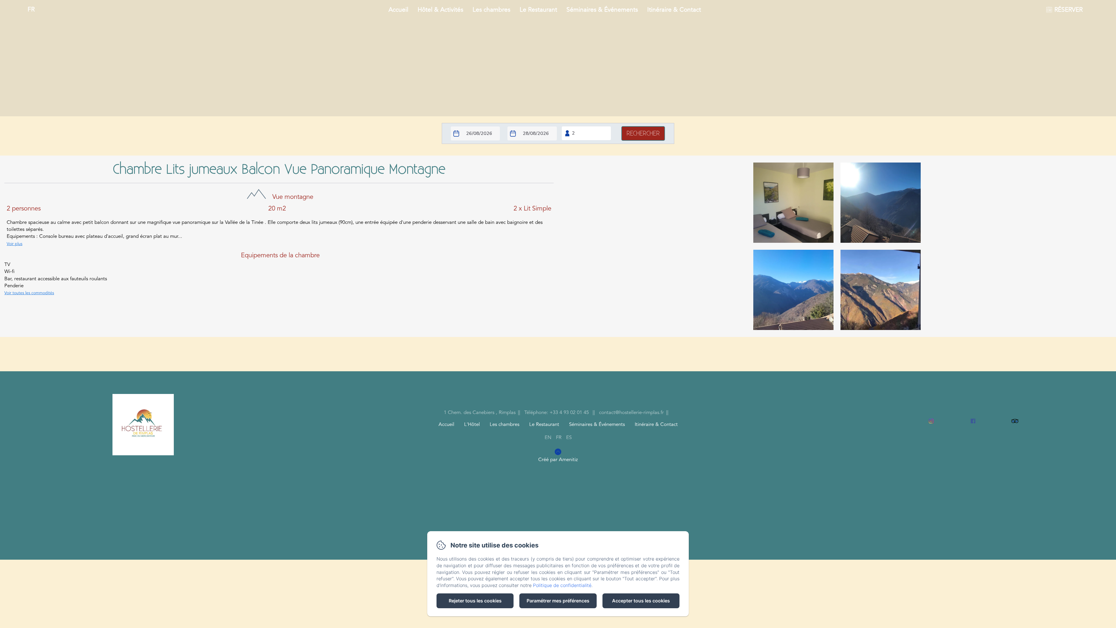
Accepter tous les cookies (641, 601)
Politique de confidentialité (562, 585)
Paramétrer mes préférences (558, 601)
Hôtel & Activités (440, 10)
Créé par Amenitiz (558, 460)
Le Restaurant (538, 10)
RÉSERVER (1068, 10)
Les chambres (491, 10)
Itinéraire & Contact (674, 10)
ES (569, 437)
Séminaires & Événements (602, 10)
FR (558, 437)
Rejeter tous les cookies (475, 601)
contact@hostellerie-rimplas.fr (631, 412)
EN (548, 437)
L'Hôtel (472, 424)
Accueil (398, 10)
